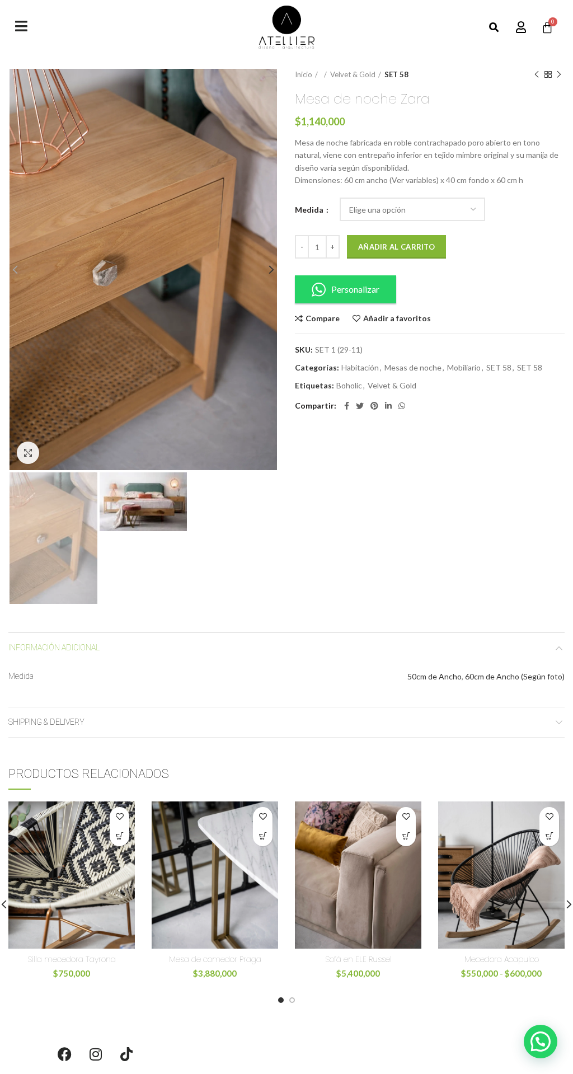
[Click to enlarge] (28, 453)
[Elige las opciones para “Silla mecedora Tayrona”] (119, 836)
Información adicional (54, 647)
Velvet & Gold (352, 74)
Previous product (536, 74)
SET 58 (396, 74)
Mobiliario (464, 367)
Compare (323, 318)
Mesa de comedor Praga (215, 959)
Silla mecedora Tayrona (71, 959)
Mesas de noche (413, 367)
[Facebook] (65, 1054)
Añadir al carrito (396, 246)
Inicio (303, 74)
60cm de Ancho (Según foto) (515, 676)
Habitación (360, 367)
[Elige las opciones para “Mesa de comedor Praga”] (263, 836)
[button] (494, 28)
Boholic (349, 385)
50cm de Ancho (434, 676)
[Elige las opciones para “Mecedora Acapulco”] (549, 836)
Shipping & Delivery (46, 721)
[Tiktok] (126, 1054)
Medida (310, 209)
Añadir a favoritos (397, 318)
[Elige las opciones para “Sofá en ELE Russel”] (406, 836)
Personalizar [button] (355, 289)
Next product (559, 74)
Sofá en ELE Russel (358, 959)
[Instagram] (96, 1054)
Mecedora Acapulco (501, 959)
